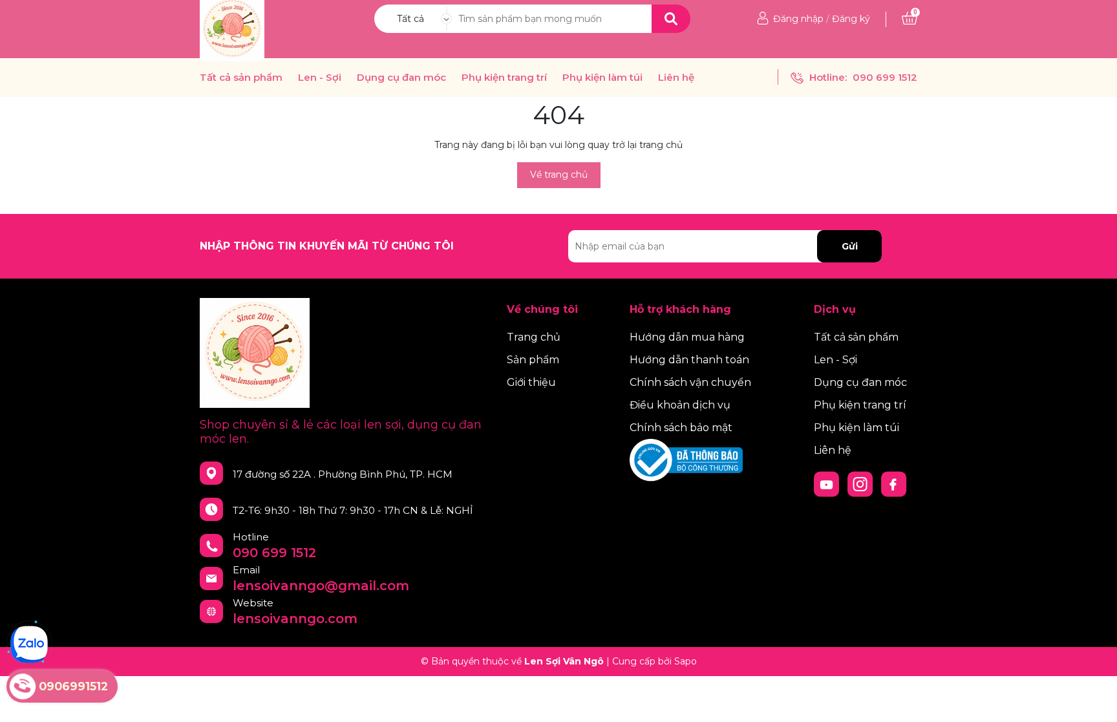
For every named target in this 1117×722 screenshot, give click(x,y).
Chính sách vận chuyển (690, 382)
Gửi (850, 246)
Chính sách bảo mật (681, 427)
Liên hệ (676, 77)
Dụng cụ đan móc (401, 77)
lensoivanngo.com (295, 618)
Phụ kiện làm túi (602, 77)
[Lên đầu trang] (1094, 699)
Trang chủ (533, 337)
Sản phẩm (533, 360)
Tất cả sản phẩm (241, 77)
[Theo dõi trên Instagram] (861, 483)
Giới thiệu (531, 382)
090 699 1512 (885, 77)
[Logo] (232, 28)
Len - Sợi (319, 77)
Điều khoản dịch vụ (680, 405)
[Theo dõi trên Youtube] (828, 483)
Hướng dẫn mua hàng (687, 337)
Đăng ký (851, 19)
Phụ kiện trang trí (504, 77)
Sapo (685, 661)
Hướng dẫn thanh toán (689, 360)
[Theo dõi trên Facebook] (894, 483)
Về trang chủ (559, 174)
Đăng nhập (798, 19)
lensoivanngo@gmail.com (321, 585)
